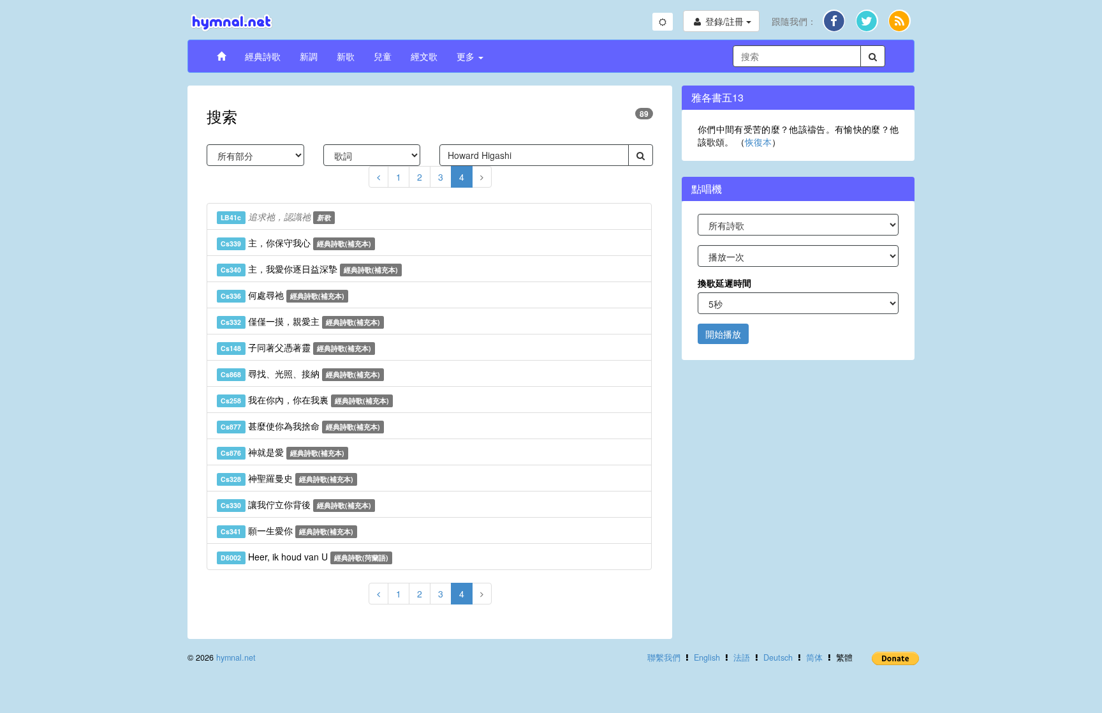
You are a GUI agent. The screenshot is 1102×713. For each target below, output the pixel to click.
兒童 (383, 56)
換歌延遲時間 (724, 282)
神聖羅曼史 (287, 478)
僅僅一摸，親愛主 (300, 321)
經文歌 (424, 56)
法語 (741, 657)
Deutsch (778, 657)
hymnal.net (236, 657)
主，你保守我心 (296, 242)
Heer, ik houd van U (304, 556)
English (707, 657)
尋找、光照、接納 (300, 373)
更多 (467, 56)
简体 (814, 657)
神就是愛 (282, 452)
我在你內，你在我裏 (305, 399)
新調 (309, 56)
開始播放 (723, 333)
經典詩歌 (263, 56)
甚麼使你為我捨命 (300, 425)
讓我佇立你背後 (296, 504)
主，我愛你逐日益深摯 (309, 268)
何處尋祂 (282, 295)
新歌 (346, 56)
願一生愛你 (287, 530)
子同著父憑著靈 (296, 347)
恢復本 (758, 141)
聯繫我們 (663, 657)
